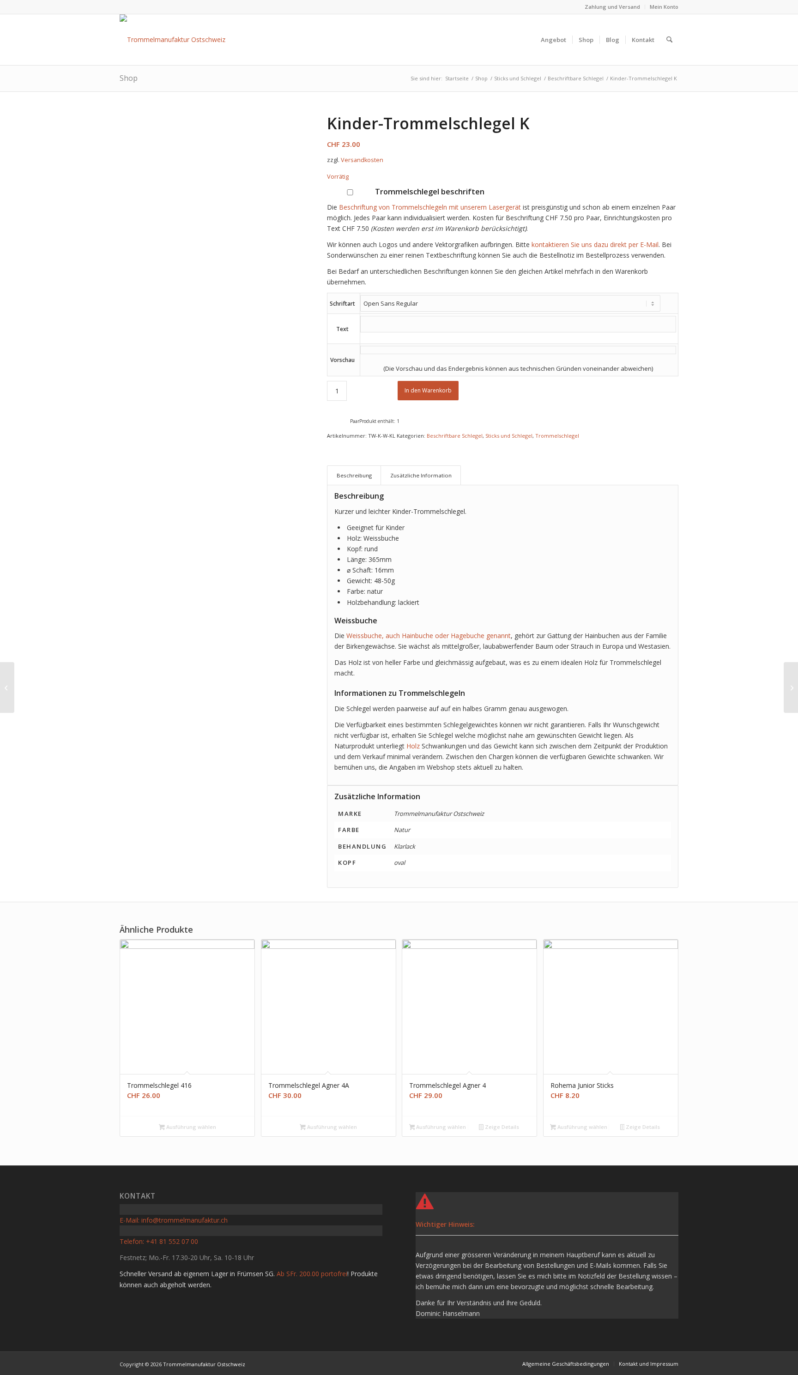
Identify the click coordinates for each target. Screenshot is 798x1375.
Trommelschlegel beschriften (428, 191)
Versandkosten (362, 160)
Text (342, 329)
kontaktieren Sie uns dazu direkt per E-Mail (595, 244)
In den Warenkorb (428, 390)
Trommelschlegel (557, 435)
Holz (413, 746)
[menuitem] (612, 7)
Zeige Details (501, 1126)
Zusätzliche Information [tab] (421, 475)
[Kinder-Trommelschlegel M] (7, 687)
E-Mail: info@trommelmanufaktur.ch (174, 1220)
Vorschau (342, 360)
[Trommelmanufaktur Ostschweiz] (172, 39)
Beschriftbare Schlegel (455, 435)
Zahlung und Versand (612, 6)
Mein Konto (664, 6)
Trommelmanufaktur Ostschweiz (204, 1364)
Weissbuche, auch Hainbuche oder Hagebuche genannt (428, 635)
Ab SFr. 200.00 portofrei (312, 1273)
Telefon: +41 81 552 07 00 (159, 1241)
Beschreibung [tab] (354, 475)
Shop (129, 78)
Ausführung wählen (190, 1126)
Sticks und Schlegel (508, 435)
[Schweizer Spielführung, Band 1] (791, 687)
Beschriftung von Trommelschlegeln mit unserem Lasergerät (430, 207)
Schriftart (342, 304)
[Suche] (669, 39)
